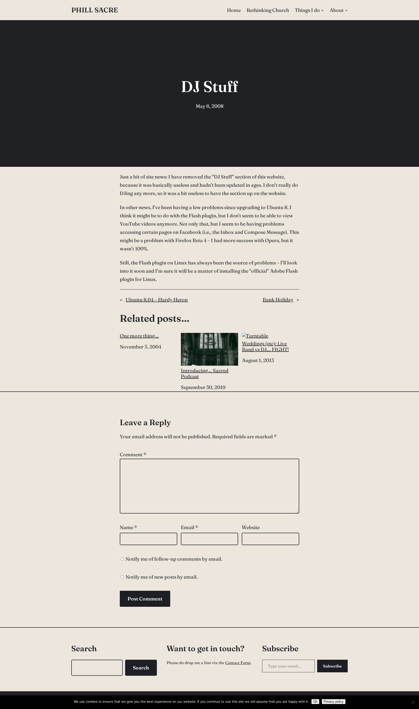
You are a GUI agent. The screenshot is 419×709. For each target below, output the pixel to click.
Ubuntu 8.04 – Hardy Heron (157, 299)
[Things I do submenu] (322, 10)
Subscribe (332, 666)
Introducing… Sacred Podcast (204, 373)
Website (251, 527)
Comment (133, 454)
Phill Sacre (94, 10)
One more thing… (139, 336)
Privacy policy (334, 701)
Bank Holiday (278, 299)
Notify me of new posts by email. (162, 577)
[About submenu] (346, 10)
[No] (413, 702)
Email (189, 527)
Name (128, 527)
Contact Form (237, 662)
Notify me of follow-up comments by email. (174, 559)
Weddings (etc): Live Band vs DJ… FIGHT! (265, 346)
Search (141, 668)
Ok (315, 701)
